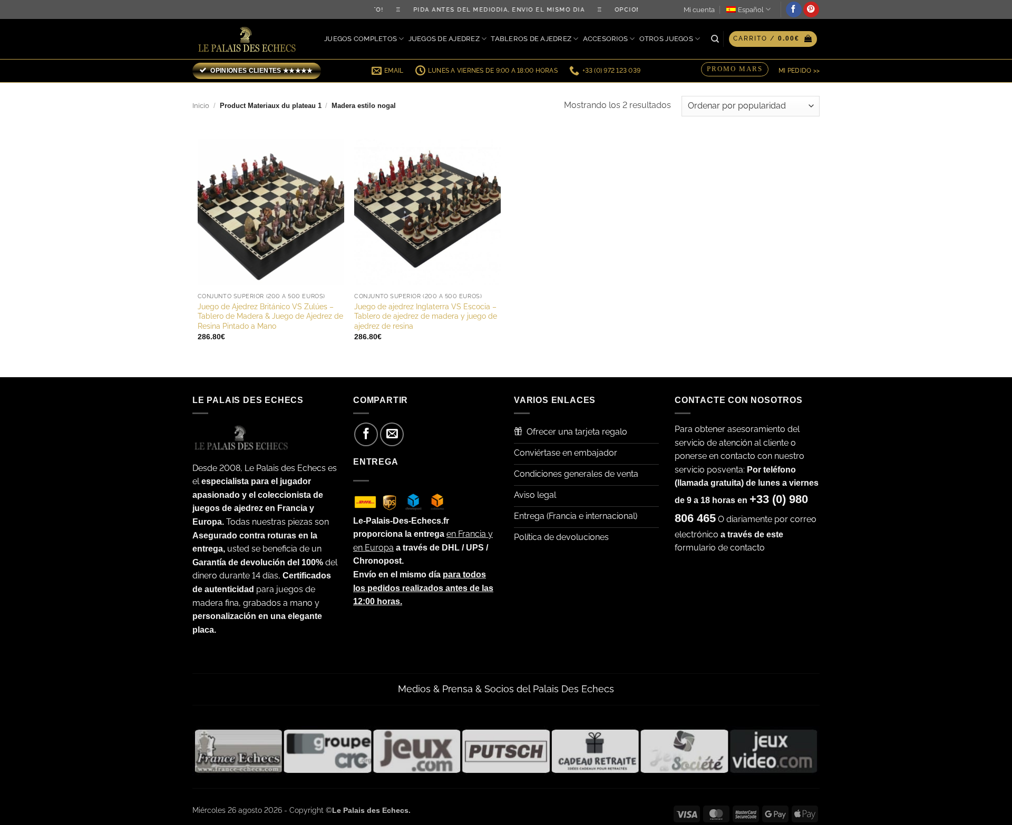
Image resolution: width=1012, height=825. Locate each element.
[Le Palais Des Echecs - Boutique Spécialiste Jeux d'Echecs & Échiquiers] (249, 39)
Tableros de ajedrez (531, 39)
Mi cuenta (699, 10)
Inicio (200, 106)
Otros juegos (666, 39)
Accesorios (605, 39)
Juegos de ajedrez (444, 39)
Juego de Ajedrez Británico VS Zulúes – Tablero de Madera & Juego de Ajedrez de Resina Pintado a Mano (270, 316)
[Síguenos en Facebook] (794, 9)
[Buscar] (715, 39)
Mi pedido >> (799, 70)
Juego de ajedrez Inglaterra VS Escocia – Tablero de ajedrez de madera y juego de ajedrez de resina (425, 316)
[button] (773, 39)
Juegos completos (360, 39)
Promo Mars (735, 69)
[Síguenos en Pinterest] (811, 9)
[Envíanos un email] (392, 434)
